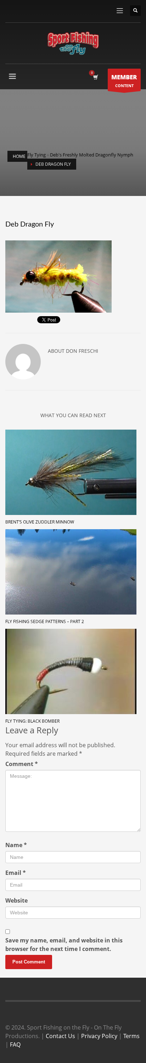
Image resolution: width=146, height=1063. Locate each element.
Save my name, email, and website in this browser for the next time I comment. (64, 944)
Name (16, 845)
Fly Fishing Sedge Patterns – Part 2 (44, 621)
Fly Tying (36, 155)
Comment (21, 764)
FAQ (15, 1044)
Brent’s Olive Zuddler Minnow (39, 522)
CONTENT (124, 80)
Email (15, 873)
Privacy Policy (99, 1036)
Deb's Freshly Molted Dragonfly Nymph (91, 155)
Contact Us (60, 1036)
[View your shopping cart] (95, 77)
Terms (131, 1036)
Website (16, 900)
